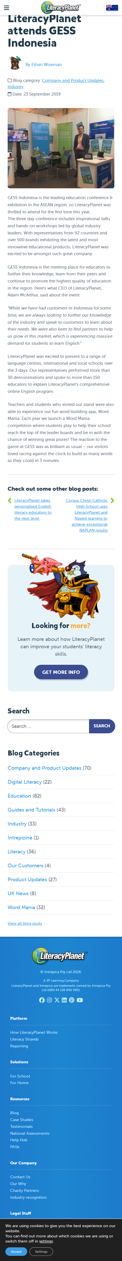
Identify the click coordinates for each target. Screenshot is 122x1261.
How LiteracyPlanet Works (34, 1032)
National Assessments (29, 1133)
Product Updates (27, 879)
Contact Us (20, 1176)
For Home (19, 1082)
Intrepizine (20, 837)
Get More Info (61, 672)
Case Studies (21, 1119)
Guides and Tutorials (31, 809)
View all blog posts (25, 923)
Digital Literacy (25, 782)
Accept (16, 1251)
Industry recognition (28, 1197)
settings (46, 1241)
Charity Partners (24, 1190)
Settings (41, 1251)
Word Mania (21, 907)
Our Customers (25, 865)
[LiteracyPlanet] (61, 8)
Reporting (19, 1046)
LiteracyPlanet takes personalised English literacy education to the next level (33, 509)
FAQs (14, 1146)
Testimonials (21, 1126)
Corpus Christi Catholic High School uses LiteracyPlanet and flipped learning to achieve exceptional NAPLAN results (87, 515)
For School (20, 1076)
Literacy (17, 851)
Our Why (18, 1183)
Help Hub (18, 1139)
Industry (16, 86)
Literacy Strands (24, 1039)
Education (19, 795)
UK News (18, 893)
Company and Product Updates (73, 80)
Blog (14, 1112)
